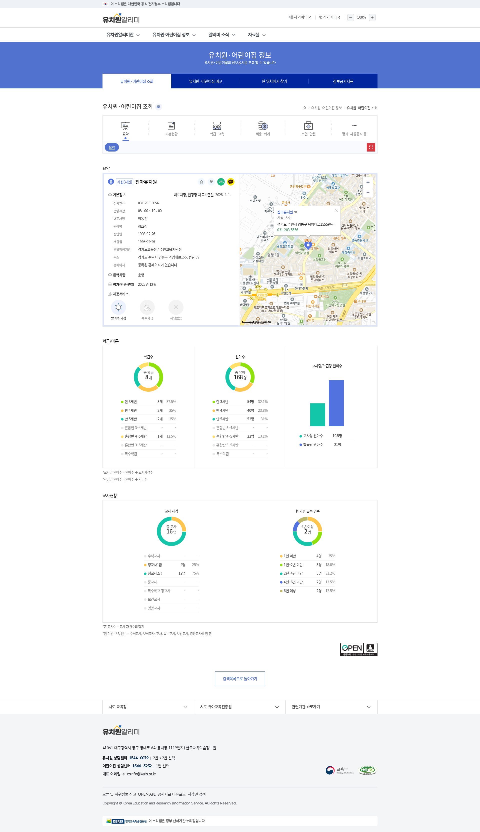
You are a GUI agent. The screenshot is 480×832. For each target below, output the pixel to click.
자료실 (254, 35)
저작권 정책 (197, 794)
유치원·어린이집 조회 (137, 81)
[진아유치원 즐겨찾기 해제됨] (211, 182)
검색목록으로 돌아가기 (240, 678)
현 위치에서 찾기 (274, 81)
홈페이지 (201, 182)
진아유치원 (285, 211)
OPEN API (147, 794)
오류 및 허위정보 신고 (119, 794)
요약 (112, 147)
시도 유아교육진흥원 (216, 707)
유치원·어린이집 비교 (205, 81)
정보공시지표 (343, 81)
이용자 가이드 (297, 17)
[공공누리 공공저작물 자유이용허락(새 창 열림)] (359, 654)
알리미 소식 (218, 35)
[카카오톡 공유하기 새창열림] (230, 182)
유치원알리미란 (120, 35)
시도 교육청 (118, 707)
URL (221, 181)
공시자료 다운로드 (172, 794)
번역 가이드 (327, 17)
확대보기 (371, 147)
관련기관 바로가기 (306, 707)
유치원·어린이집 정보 (171, 35)
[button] (336, 210)
